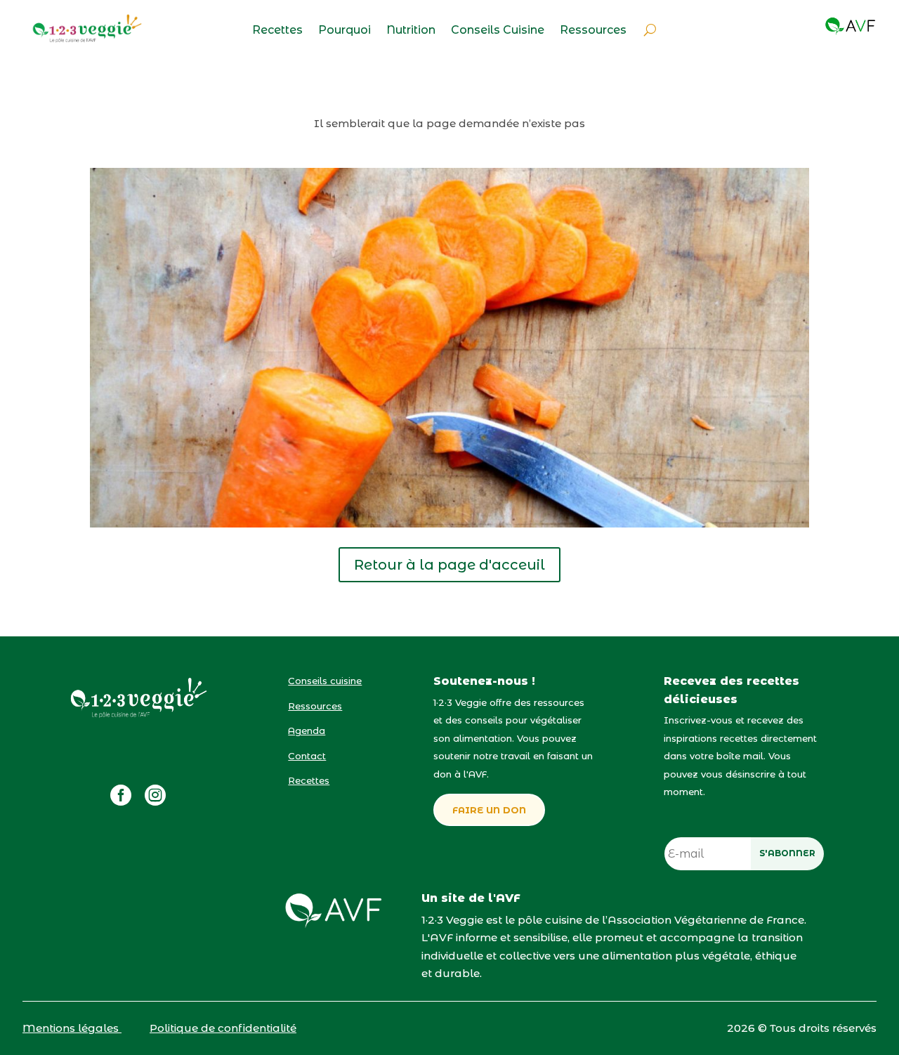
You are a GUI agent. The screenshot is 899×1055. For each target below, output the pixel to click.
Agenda (306, 730)
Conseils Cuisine (497, 31)
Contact (307, 755)
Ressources (593, 31)
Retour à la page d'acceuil (449, 564)
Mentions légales (72, 1028)
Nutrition (410, 31)
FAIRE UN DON (489, 809)
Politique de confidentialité (223, 1028)
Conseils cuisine (325, 680)
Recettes (277, 31)
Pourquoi (344, 31)
